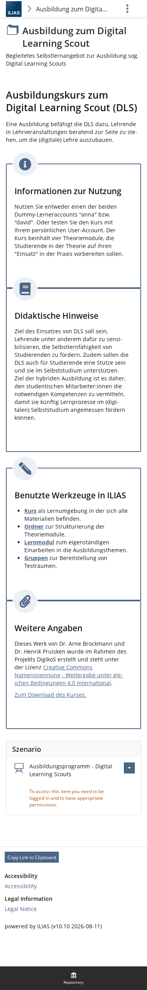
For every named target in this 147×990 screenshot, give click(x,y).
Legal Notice (21, 909)
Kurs (30, 510)
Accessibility (21, 886)
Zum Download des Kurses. (50, 694)
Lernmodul (39, 542)
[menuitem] (73, 978)
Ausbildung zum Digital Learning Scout (73, 9)
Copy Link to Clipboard (31, 857)
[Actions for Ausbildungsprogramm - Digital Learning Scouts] (129, 767)
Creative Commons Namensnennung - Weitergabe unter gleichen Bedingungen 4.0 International (69, 675)
